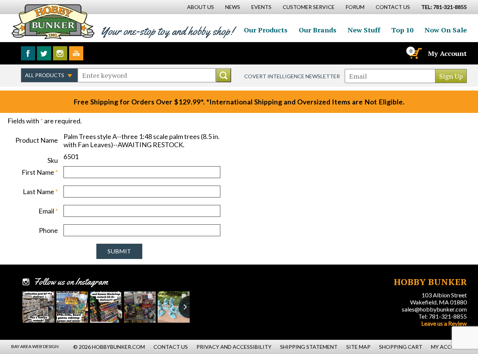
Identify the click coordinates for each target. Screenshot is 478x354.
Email (48, 211)
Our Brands (317, 29)
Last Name (40, 191)
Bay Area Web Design (35, 346)
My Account (447, 53)
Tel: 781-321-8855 (442, 316)
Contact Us (393, 7)
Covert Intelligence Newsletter (292, 76)
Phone (48, 230)
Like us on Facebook (28, 53)
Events (261, 7)
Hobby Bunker (52, 21)
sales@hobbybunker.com (434, 309)
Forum (355, 7)
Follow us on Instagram (60, 53)
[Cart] (415, 53)
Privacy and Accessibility (233, 347)
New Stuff (364, 29)
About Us (200, 7)
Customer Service (309, 7)
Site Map (358, 347)
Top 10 (402, 29)
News (232, 7)
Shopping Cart (400, 347)
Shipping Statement (309, 347)
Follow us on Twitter (44, 53)
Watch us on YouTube (76, 53)
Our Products (266, 29)
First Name (40, 172)
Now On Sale (446, 29)
